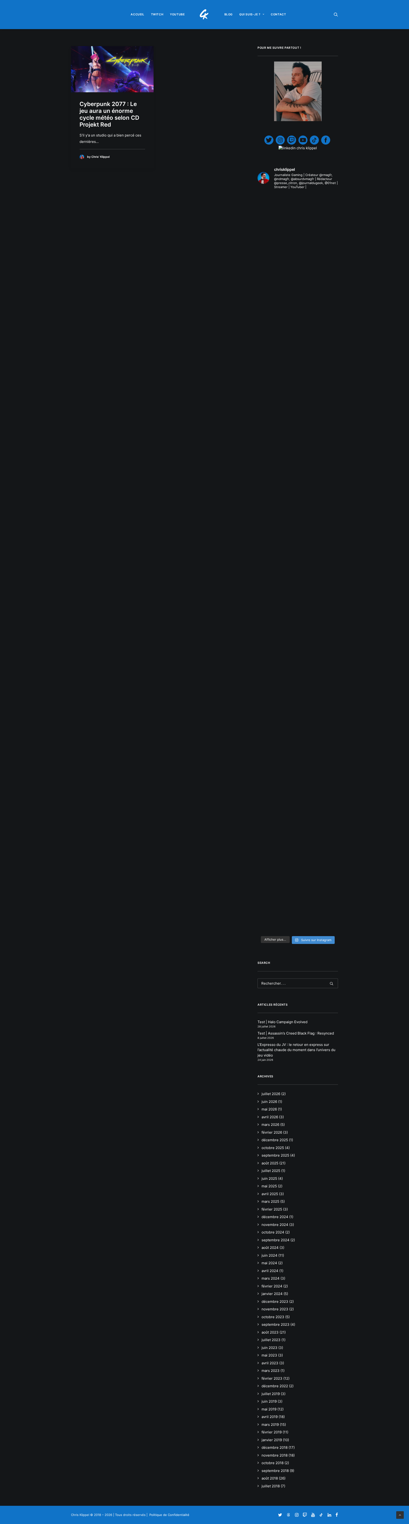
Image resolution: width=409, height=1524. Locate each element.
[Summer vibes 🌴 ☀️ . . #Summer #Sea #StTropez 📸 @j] (270, 255)
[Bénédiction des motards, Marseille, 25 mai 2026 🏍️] (270, 703)
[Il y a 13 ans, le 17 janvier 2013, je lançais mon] (298, 460)
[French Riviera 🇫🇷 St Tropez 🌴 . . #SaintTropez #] (270, 213)
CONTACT (278, 14)
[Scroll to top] (400, 1514)
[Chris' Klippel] (205, 14)
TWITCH (157, 14)
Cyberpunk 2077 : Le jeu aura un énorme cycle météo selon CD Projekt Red (109, 114)
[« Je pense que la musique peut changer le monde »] (325, 707)
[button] (336, 14)
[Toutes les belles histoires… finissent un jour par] (325, 343)
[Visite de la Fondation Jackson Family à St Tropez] (325, 215)
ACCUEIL (137, 14)
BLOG (228, 14)
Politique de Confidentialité (169, 1515)
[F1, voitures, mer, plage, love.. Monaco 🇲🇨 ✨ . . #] (298, 215)
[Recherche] (298, 983)
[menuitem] (137, 14)
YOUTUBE (177, 14)
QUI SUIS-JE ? (250, 14)
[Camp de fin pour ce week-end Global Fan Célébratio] (298, 808)
